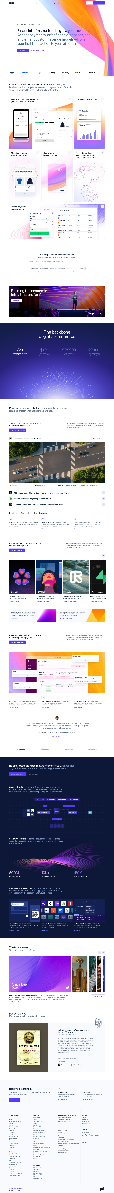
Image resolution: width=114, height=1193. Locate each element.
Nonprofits (36, 1153)
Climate (11, 1130)
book (59, 1050)
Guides (60, 1132)
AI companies (37, 1142)
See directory (45, 930)
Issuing (11, 1149)
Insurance (36, 1149)
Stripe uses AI (57, 271)
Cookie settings (62, 1149)
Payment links (13, 1155)
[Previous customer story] (99, 555)
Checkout (12, 1129)
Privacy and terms (63, 1141)
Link (10, 1151)
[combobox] (103, 362)
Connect (11, 1132)
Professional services (39, 1155)
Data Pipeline (13, 1138)
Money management (39, 1136)
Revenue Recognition (15, 1162)
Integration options (87, 1099)
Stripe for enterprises (17, 430)
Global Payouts (13, 1143)
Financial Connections (15, 1142)
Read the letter (97, 996)
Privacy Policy (73, 271)
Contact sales (98, 3)
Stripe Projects (37, 1177)
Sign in (84, 1142)
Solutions (26, 3)
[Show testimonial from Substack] (69, 749)
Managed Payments (15, 1153)
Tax (10, 1168)
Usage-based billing (14, 1175)
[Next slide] (103, 952)
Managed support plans (88, 1134)
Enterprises (36, 1117)
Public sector (37, 1156)
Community (61, 1137)
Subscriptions (13, 1166)
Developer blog (37, 1178)
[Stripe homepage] (11, 3)
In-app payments (38, 1132)
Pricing (53, 3)
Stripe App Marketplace (64, 1117)
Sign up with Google (38, 50)
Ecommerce (36, 1125)
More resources (62, 1152)
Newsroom (85, 1119)
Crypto (11, 1134)
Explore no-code (14, 930)
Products (18, 3)
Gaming (35, 1145)
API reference (37, 1169)
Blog (59, 1136)
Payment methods (14, 1156)
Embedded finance (38, 1127)
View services (13, 529)
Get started (22, 50)
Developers (36, 3)
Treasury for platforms (15, 1173)
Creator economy (38, 1143)
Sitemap (60, 1147)
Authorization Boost (15, 1121)
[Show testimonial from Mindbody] (21, 749)
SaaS (34, 1140)
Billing (11, 1123)
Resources (45, 3)
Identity (11, 1145)
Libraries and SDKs (38, 1175)
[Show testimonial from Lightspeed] (93, 749)
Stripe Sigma (13, 1164)
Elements (12, 1140)
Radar (11, 1160)
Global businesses (38, 1130)
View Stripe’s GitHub (34, 774)
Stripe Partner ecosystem (65, 1119)
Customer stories (63, 1134)
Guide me (62, 3)
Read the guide (13, 707)
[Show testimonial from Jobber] (45, 749)
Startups (35, 1119)
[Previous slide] (99, 952)
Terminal (11, 1170)
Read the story (56, 736)
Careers (84, 1117)
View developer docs (17, 774)
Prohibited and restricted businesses (68, 1143)
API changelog (37, 1173)
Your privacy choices (63, 1150)
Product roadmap (63, 1130)
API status (36, 1171)
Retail (35, 1158)
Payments (12, 1158)
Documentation (37, 1167)
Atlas (10, 1119)
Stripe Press (85, 1121)
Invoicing (11, 1147)
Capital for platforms (15, 1127)
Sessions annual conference (66, 1139)
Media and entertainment (40, 1151)
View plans (77, 529)
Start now (14, 1100)
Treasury (11, 1171)
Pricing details (62, 1099)
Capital (11, 1125)
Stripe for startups (16, 550)
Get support (85, 1132)
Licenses (60, 1145)
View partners (45, 529)
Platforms (36, 1138)
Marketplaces (37, 1134)
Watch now (16, 300)
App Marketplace (42, 812)
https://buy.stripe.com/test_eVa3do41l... (19, 911)
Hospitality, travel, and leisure (41, 1147)
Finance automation (39, 1129)
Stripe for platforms (17, 642)
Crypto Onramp (13, 1136)
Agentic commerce (39, 1121)
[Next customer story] (103, 555)
